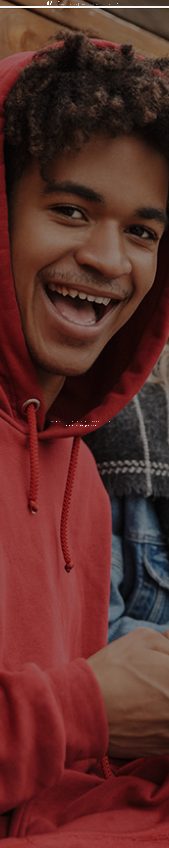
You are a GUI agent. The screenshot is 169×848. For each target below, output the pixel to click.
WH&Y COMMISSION (96, 4)
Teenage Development (64, 7)
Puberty (109, 7)
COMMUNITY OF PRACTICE (72, 4)
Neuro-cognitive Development (102, 7)
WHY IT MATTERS (84, 4)
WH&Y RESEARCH (61, 4)
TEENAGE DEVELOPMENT (88, 421)
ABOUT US (108, 4)
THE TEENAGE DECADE (71, 421)
